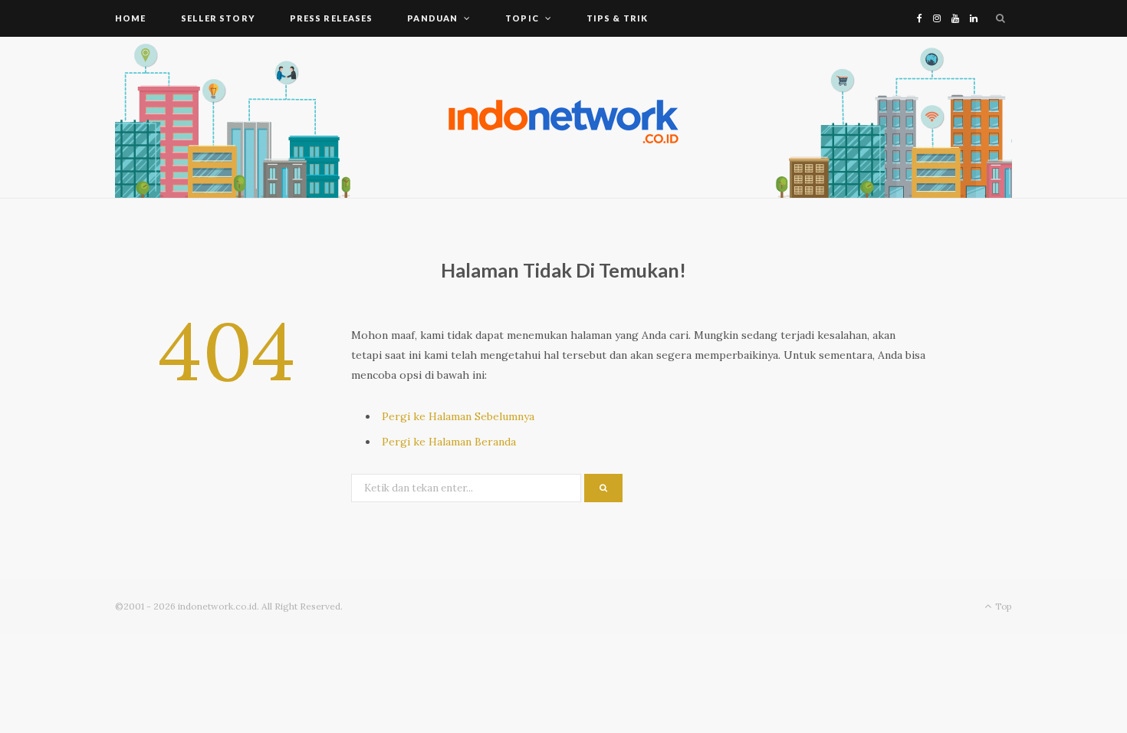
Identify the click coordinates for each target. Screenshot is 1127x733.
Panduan (432, 18)
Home (130, 18)
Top (1002, 606)
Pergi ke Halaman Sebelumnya (458, 416)
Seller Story (218, 18)
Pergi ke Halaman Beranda (449, 442)
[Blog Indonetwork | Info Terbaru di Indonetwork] (563, 117)
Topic (522, 18)
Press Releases (331, 18)
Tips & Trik (617, 18)
